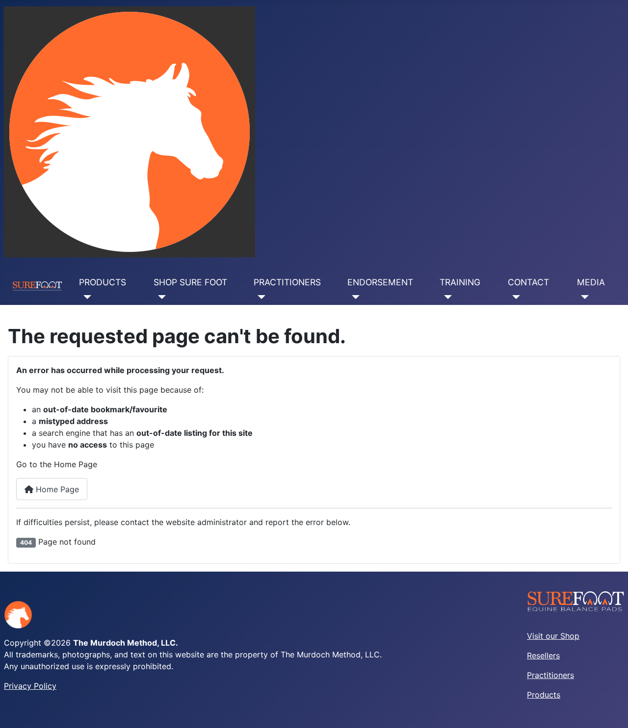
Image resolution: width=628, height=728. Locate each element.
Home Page (56, 489)
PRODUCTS (102, 282)
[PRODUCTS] (85, 297)
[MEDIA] (583, 297)
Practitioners (550, 675)
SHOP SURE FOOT (190, 282)
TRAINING (460, 282)
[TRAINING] (446, 297)
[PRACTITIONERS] (260, 297)
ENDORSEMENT (380, 282)
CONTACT (528, 282)
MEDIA (591, 282)
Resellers (543, 655)
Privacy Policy (30, 686)
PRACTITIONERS (287, 282)
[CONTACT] (514, 297)
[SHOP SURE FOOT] (160, 297)
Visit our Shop (553, 636)
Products (543, 695)
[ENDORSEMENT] (353, 297)
